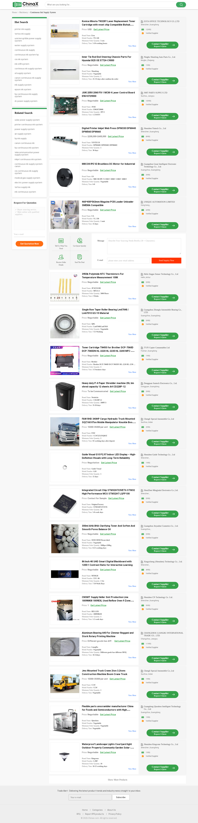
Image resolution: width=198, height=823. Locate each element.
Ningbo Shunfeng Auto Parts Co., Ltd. (160, 57)
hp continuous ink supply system (26, 95)
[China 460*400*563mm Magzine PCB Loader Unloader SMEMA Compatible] (64, 214)
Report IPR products (94, 814)
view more (132, 46)
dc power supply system (26, 101)
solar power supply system (27, 120)
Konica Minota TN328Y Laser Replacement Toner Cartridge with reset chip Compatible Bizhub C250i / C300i (108, 25)
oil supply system (23, 73)
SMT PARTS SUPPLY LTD (155, 93)
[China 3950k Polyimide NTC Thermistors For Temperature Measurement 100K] (64, 287)
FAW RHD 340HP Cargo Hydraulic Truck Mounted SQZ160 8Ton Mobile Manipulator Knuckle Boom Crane (108, 422)
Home (85, 810)
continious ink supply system (28, 68)
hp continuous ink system (27, 148)
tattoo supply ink (22, 187)
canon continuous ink (24, 143)
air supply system (23, 134)
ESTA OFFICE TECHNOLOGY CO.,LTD (161, 21)
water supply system (24, 45)
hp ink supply (21, 138)
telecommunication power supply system (27, 153)
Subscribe (121, 797)
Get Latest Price (101, 29)
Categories (97, 810)
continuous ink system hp (27, 55)
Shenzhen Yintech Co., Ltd (155, 128)
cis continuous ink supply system (26, 172)
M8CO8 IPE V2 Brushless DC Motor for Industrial (108, 164)
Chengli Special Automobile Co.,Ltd (159, 419)
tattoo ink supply (22, 34)
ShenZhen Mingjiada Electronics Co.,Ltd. (161, 490)
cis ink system (21, 59)
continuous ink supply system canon (28, 165)
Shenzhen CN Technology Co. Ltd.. (158, 597)
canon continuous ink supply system (28, 79)
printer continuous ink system (29, 124)
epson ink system (23, 89)
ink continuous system (25, 192)
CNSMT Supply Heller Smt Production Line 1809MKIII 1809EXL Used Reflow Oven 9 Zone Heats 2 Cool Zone (106, 601)
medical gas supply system (27, 178)
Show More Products (117, 779)
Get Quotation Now (29, 244)
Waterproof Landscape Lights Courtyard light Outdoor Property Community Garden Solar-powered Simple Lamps (107, 748)
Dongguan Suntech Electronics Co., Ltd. (160, 383)
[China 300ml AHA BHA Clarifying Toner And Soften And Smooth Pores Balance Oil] (64, 538)
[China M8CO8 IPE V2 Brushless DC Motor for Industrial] (64, 178)
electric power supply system (28, 182)
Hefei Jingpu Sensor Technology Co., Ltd (161, 274)
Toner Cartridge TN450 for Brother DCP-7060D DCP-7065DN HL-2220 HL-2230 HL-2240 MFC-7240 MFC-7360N (107, 351)
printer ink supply (22, 29)
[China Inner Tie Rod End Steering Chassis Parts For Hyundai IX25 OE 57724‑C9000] (64, 70)
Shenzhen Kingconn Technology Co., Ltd (161, 744)
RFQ (78, 814)
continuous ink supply (25, 50)
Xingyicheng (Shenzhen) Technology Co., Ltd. (163, 562)
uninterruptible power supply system (28, 39)
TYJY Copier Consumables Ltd (157, 348)
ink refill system (22, 64)
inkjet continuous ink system (28, 159)
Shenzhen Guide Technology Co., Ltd (159, 455)
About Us (111, 810)
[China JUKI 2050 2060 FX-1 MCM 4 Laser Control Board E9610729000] (64, 105)
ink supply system (23, 85)
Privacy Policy (115, 814)
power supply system (25, 129)
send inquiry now (166, 260)
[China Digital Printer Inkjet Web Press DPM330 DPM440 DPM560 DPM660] (64, 141)
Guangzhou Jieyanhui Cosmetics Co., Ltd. (161, 526)
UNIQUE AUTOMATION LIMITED (159, 202)
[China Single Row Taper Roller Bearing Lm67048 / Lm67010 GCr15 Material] (64, 323)
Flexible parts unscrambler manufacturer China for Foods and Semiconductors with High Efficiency (107, 710)
